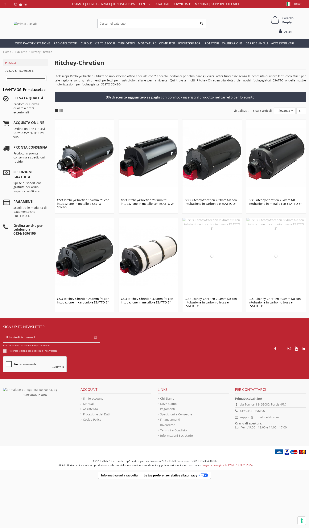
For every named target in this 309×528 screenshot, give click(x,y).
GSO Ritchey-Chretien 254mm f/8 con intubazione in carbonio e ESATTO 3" (83, 300)
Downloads (182, 4)
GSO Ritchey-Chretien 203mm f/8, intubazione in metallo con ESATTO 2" (147, 202)
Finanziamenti (170, 420)
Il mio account (93, 398)
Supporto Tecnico (225, 4)
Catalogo (161, 4)
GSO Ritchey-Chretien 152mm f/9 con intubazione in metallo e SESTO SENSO (83, 203)
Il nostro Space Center (131, 4)
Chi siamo (76, 4)
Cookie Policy (92, 420)
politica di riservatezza (45, 350)
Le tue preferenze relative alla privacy (170, 475)
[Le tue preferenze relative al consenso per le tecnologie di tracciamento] (302, 521)
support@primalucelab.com (259, 417)
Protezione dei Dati (96, 414)
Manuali (201, 4)
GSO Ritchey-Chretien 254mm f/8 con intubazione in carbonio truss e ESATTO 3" (211, 302)
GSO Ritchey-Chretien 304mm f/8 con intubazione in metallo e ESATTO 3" (147, 300)
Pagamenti (167, 409)
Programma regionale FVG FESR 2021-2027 (227, 465)
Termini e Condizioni (174, 430)
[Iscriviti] (95, 337)
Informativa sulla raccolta (119, 475)
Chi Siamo (167, 398)
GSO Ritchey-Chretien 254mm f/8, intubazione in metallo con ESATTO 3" (275, 202)
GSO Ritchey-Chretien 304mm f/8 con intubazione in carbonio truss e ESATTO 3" (274, 302)
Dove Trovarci (98, 4)
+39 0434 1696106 (252, 411)
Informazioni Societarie (176, 436)
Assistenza (90, 409)
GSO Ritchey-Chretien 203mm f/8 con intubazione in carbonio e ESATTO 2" (211, 202)
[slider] (6, 78)
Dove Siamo (168, 404)
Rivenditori (168, 425)
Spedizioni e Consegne (176, 414)
